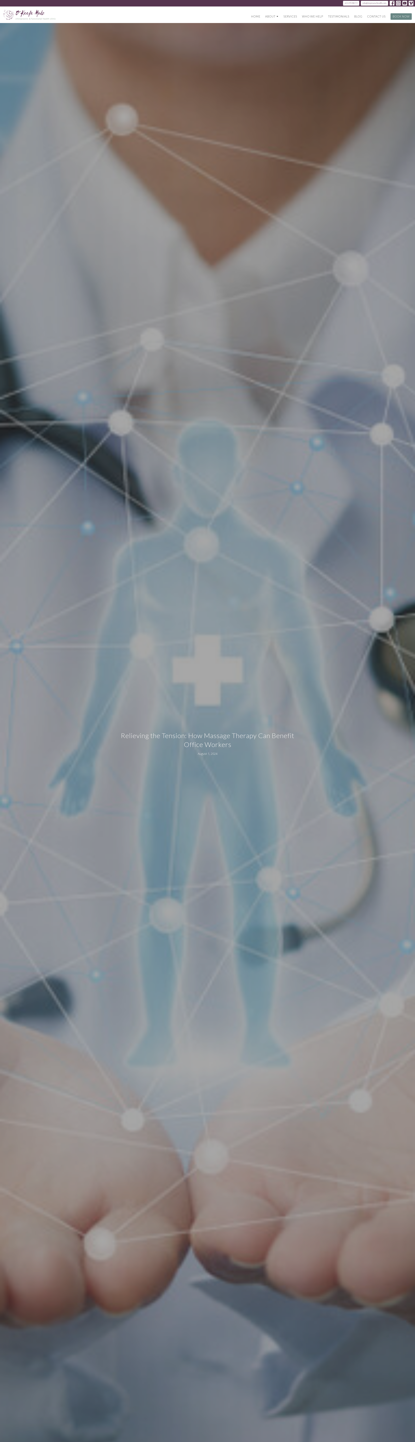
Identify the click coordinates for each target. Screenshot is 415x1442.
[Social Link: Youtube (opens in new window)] (404, 3)
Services (290, 16)
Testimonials (338, 16)
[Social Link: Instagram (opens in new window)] (398, 3)
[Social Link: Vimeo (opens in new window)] (411, 3)
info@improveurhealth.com (374, 3)
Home (255, 16)
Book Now (401, 16)
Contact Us (376, 16)
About (270, 16)
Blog (358, 16)
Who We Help (312, 16)
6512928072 (351, 3)
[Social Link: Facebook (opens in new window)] (392, 3)
